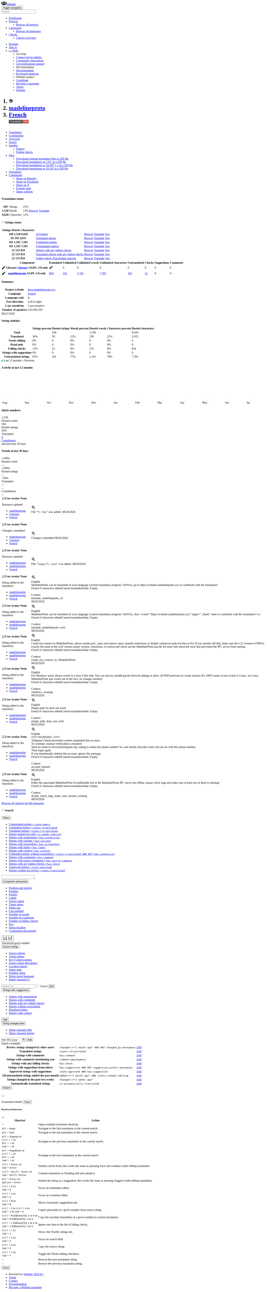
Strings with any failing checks (53, 250)
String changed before (21, 1033)
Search (13, 142)
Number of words (19, 914)
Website (20, 90)
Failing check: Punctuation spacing (56, 258)
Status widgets (24, 191)
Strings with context (20, 1013)
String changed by (19, 979)
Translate (44, 210)
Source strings (17, 953)
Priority (13, 894)
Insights (13, 145)
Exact (44, 986)
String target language (21, 976)
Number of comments (21, 917)
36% (51, 273)
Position (13, 891)
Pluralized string (18, 1009)
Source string (16, 901)
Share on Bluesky (26, 178)
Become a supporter (27, 83)
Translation (15, 132)
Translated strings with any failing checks (59, 254)
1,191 (80, 273)
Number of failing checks (23, 920)
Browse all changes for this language (22, 803)
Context (35, 594)
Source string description (23, 963)
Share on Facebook (27, 181)
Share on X (22, 185)
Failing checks (24, 152)
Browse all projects (27, 24)
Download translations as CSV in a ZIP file (41, 162)
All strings (42, 234)
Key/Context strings (20, 959)
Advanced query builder (15, 943)
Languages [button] (15, 27)
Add (51, 986)
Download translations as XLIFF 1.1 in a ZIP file (44, 165)
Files (11, 155)
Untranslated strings (47, 246)
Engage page (23, 188)
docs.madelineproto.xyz (41, 289)
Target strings (16, 956)
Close (27, 1102)
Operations (15, 171)
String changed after (20, 1029)
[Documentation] (2, 222)
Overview (14, 138)
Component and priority (22, 930)
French (18, 114)
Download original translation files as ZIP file (42, 158)
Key (11, 924)
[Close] (2, 1096)
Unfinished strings (46, 242)
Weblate (11, 4)
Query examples (10, 1043)
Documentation (25, 70)
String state (15, 969)
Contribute (22, 80)
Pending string (17, 972)
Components (16, 135)
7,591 (103, 273)
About (19, 86)
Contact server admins (29, 57)
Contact (13, 1280)
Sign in (13, 47)
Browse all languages (28, 31)
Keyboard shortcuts (27, 73)
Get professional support (30, 63)
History (20, 148)
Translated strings (46, 238)
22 (146, 273)
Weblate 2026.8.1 (33, 1274)
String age (14, 907)
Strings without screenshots (24, 1006)
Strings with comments (22, 999)
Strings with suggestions (23, 996)
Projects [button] (13, 21)
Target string (16, 904)
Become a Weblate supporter (25, 1287)
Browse (33, 210)
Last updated (16, 911)
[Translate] (3, 268)
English (35, 581)
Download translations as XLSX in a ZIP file (42, 168)
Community (16, 175)
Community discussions (30, 60)
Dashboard (15, 18)
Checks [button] (13, 34)
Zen (107, 234)
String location (17, 927)
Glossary (23, 267)
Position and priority (20, 888)
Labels (12, 897)
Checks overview (26, 37)
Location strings (18, 966)
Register (13, 44)
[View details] (33, 508)
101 (65, 273)
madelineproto (27, 108)
